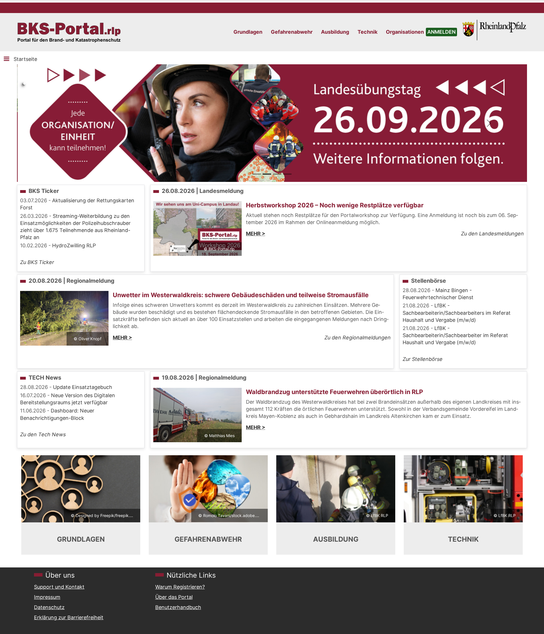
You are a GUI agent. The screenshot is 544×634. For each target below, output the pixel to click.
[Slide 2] (267, 174)
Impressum (47, 597)
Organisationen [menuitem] (405, 32)
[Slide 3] (277, 174)
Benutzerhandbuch (178, 607)
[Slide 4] (287, 174)
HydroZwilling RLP (74, 245)
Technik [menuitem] (367, 32)
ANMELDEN (441, 32)
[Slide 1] (256, 174)
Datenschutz (49, 607)
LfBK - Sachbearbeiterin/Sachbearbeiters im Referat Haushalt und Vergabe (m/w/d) (457, 313)
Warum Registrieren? (180, 587)
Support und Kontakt (59, 587)
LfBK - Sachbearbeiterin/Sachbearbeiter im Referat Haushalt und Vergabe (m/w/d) (455, 335)
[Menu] (6, 59)
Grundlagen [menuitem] (247, 32)
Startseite (25, 59)
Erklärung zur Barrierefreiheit (68, 617)
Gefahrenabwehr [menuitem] (292, 32)
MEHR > (255, 234)
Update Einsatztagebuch (82, 387)
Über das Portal (174, 597)
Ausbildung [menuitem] (335, 32)
